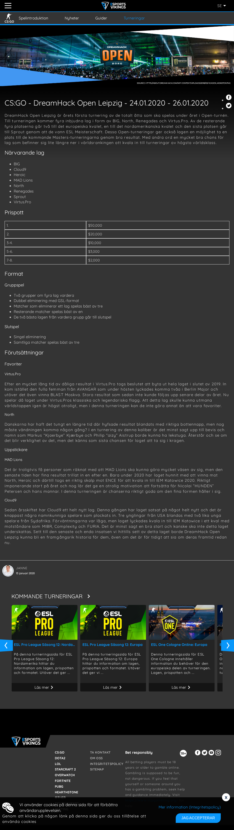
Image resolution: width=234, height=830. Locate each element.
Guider (101, 18)
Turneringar (134, 18)
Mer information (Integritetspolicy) (190, 807)
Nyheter (72, 18)
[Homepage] (114, 5)
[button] (229, 100)
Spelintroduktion (33, 18)
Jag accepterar (198, 818)
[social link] (198, 755)
